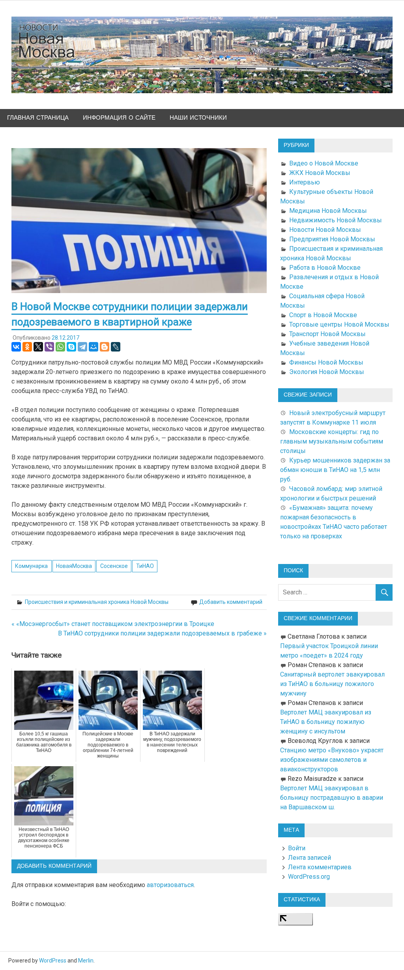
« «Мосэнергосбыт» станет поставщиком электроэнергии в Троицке (112, 624)
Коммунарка (31, 566)
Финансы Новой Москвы (326, 362)
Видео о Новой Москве (323, 163)
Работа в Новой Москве (325, 267)
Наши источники (198, 118)
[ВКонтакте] (16, 347)
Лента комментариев (320, 867)
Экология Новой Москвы (326, 372)
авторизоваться (170, 885)
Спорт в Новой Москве (323, 315)
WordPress (52, 960)
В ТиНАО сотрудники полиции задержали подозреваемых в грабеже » (162, 633)
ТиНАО (145, 566)
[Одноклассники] (27, 347)
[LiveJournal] (115, 347)
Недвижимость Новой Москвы (335, 220)
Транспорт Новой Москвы (327, 334)
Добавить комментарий (230, 602)
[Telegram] (82, 347)
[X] (38, 347)
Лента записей (309, 857)
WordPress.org (309, 876)
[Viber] (49, 347)
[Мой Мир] (93, 347)
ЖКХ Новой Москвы (319, 173)
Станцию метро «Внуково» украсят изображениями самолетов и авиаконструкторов (331, 759)
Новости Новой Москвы (325, 229)
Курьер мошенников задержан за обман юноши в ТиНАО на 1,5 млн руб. (335, 470)
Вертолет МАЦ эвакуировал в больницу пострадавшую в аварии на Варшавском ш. (331, 797)
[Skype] (71, 347)
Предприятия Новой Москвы (332, 239)
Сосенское (114, 566)
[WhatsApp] (60, 347)
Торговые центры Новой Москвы (339, 324)
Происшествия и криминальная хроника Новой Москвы (96, 602)
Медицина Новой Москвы (328, 210)
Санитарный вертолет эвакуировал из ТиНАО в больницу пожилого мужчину (332, 684)
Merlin (86, 960)
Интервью (304, 182)
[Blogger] (104, 347)
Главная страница (38, 118)
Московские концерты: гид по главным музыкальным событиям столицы (331, 441)
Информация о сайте (119, 118)
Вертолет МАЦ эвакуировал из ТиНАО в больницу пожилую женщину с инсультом (325, 722)
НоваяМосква (74, 566)
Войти (296, 848)
